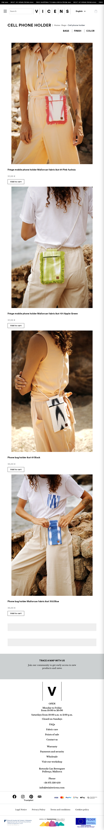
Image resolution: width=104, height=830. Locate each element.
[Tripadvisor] (39, 796)
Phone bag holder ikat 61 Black (24, 457)
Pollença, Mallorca (52, 771)
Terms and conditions (60, 810)
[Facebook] (14, 796)
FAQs (52, 724)
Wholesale (52, 756)
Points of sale (52, 734)
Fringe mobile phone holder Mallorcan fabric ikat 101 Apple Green (43, 313)
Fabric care (52, 729)
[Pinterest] (31, 796)
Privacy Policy (38, 810)
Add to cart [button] (16, 182)
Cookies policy (82, 810)
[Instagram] (22, 796)
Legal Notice (21, 810)
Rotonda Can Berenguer (52, 768)
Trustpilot (28, 800)
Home (57, 25)
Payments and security (52, 751)
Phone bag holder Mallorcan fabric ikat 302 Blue (33, 601)
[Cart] (96, 11)
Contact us (52, 739)
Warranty (52, 746)
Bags (64, 25)
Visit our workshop (52, 761)
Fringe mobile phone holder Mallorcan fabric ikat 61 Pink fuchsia (42, 170)
